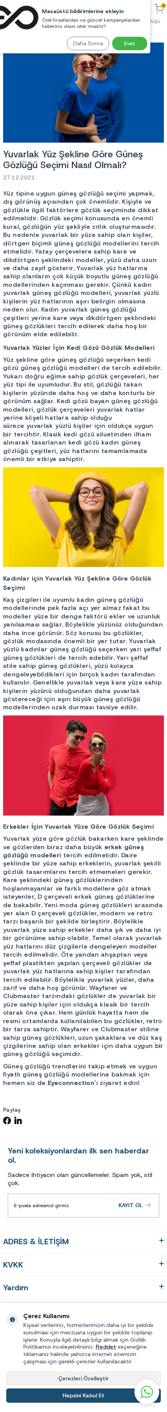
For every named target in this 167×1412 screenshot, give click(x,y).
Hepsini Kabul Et (83, 1395)
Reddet (106, 1346)
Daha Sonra (88, 43)
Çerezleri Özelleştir (83, 1378)
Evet (129, 43)
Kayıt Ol (130, 1205)
